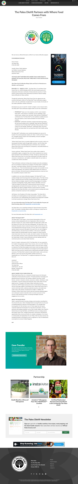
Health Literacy (34, 0)
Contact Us (52, 467)
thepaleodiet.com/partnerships (32, 204)
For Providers (43, 0)
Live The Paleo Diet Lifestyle (38, 464)
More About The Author (19, 355)
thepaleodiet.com (38, 214)
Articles (28, 0)
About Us (49, 0)
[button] (66, 394)
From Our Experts (53, 461)
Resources (52, 463)
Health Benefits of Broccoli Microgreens (19, 400)
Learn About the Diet (24, 2)
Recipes (46, 2)
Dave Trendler (39, 17)
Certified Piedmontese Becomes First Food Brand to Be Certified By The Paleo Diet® (58, 402)
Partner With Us (55, 2)
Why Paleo (33, 460)
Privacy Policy (22, 480)
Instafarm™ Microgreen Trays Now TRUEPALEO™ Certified (39, 401)
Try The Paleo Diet (35, 462)
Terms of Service (56, 479)
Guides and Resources (37, 2)
